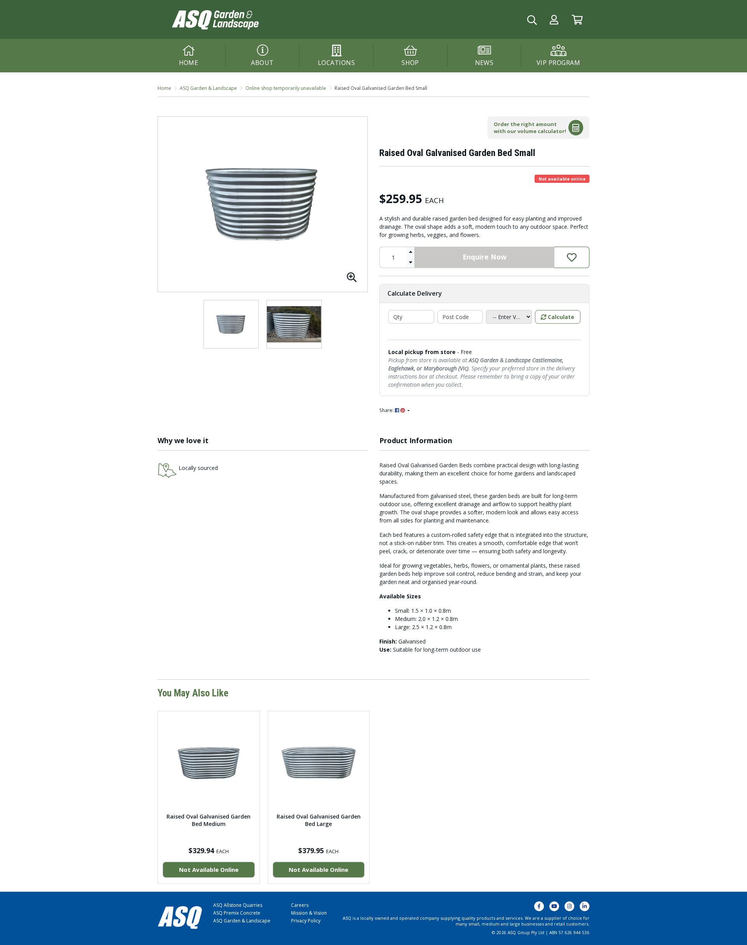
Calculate (560, 317)
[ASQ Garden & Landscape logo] (215, 19)
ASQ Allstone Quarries (237, 905)
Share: (387, 410)
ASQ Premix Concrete (236, 913)
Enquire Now (485, 256)
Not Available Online (208, 869)
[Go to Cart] (577, 20)
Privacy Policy (306, 920)
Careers (300, 905)
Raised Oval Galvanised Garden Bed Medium (209, 820)
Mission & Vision (309, 913)
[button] (554, 20)
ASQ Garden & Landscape (241, 920)
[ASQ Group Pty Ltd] (180, 916)
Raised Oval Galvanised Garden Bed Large (319, 820)
